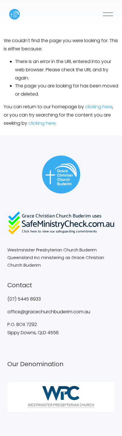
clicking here (98, 106)
